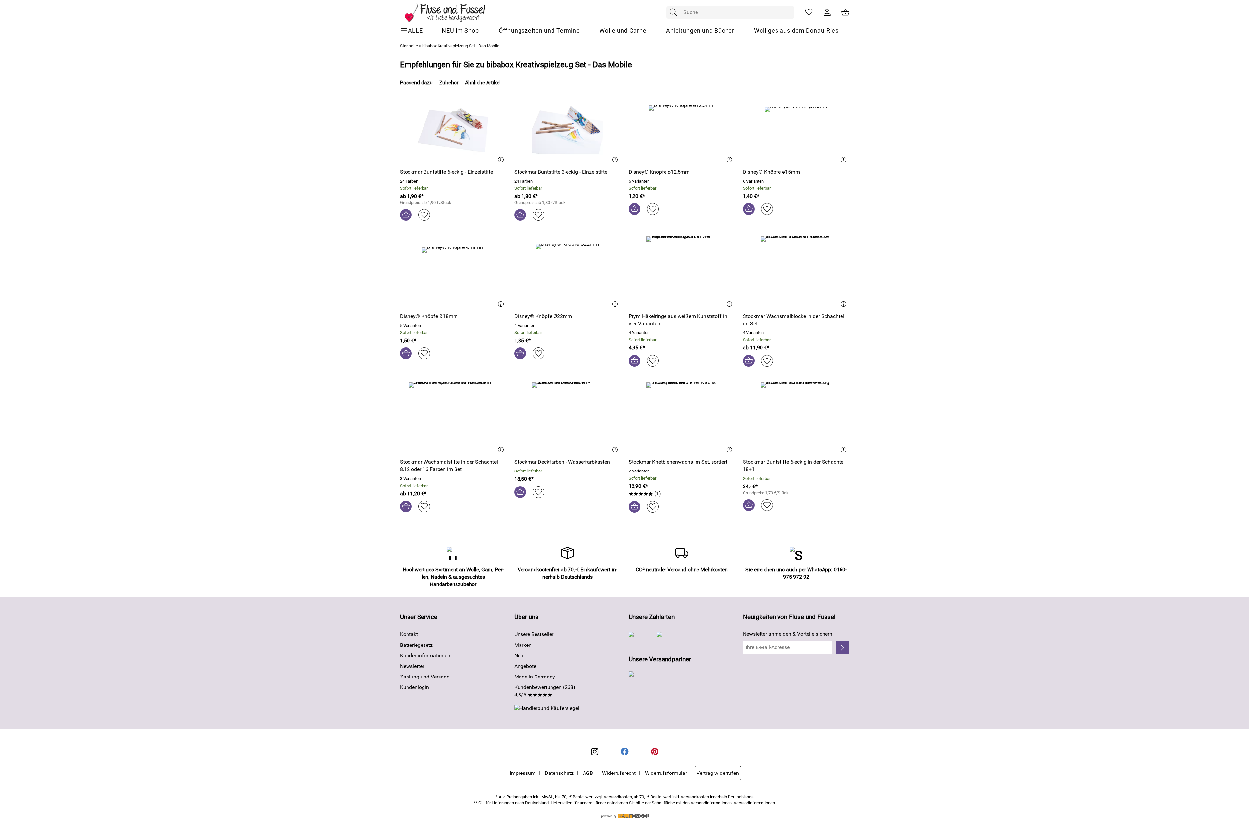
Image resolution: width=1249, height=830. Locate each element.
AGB (588, 773)
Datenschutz (559, 773)
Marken (523, 645)
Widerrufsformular (666, 773)
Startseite (409, 45)
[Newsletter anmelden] (842, 647)
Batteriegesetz (416, 645)
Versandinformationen (754, 802)
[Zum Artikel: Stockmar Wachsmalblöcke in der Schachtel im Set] (796, 271)
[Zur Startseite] (449, 12)
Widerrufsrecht (619, 773)
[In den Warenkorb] (406, 215)
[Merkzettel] (809, 12)
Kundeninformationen (425, 655)
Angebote (525, 666)
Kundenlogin (414, 687)
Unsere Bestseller (533, 634)
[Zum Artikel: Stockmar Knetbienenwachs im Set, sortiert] (682, 417)
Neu (518, 655)
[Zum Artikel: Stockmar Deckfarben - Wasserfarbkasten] (567, 417)
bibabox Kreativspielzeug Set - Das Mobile (460, 45)
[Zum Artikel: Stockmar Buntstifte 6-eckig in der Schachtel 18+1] (796, 417)
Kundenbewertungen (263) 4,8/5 (544, 690)
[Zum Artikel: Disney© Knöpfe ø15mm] (796, 127)
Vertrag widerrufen (718, 773)
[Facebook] (624, 751)
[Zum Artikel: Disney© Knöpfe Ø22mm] (567, 271)
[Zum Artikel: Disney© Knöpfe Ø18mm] (453, 271)
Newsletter (412, 666)
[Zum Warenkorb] (845, 12)
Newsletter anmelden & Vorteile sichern (787, 634)
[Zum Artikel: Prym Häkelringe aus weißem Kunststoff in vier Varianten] (682, 271)
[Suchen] (674, 12)
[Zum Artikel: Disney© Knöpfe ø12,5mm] (682, 127)
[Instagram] (594, 751)
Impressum (523, 773)
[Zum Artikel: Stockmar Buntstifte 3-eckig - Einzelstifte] (567, 127)
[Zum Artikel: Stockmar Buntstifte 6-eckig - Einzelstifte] (453, 127)
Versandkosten (618, 796)
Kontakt (409, 634)
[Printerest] (654, 751)
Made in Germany (534, 677)
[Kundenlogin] (827, 12)
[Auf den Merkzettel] (424, 215)
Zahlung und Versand (425, 677)
